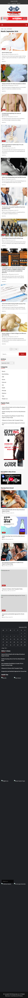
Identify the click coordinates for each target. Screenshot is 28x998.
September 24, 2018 (13, 210)
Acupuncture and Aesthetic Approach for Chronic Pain (13, 423)
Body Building (5, 173)
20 (14, 642)
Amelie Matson (5, 210)
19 (10, 642)
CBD (3, 376)
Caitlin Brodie (5, 305)
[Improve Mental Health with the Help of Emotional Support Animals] (14, 499)
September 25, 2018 (10, 148)
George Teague (5, 54)
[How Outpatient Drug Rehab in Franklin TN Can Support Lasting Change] (14, 552)
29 (21, 645)
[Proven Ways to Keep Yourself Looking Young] (14, 227)
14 (17, 639)
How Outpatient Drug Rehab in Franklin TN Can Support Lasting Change (13, 416)
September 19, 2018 (13, 274)
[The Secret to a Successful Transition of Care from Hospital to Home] (14, 196)
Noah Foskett (5, 116)
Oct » (6, 648)
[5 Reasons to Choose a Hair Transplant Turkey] (14, 578)
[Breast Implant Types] (14, 42)
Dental (3, 379)
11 (6, 639)
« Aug (2, 648)
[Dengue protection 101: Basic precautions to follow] (14, 73)
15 (21, 639)
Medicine (4, 393)
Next (16, 349)
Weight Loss (5, 398)
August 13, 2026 (9, 513)
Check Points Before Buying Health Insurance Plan (13, 303)
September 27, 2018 (13, 85)
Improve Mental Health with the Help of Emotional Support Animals (13, 408)
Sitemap (18, 3)
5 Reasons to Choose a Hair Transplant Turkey (12, 420)
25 (6, 645)
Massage (4, 390)
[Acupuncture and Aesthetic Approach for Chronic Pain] (14, 603)
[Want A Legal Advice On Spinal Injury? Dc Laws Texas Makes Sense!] (14, 134)
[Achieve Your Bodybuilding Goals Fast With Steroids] (14, 167)
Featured (4, 382)
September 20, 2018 (10, 240)
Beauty (4, 234)
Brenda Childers (5, 274)
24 (3, 645)
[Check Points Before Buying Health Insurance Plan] (14, 293)
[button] (2, 24)
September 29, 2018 (13, 54)
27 (14, 645)
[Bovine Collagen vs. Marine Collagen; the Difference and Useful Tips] (14, 323)
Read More (4, 61)
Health (4, 49)
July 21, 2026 (9, 565)
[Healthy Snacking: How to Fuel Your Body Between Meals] (14, 525)
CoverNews (13, 995)
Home (9, 3)
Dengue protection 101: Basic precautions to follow (14, 83)
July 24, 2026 (9, 539)
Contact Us (13, 3)
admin (4, 148)
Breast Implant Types (7, 52)
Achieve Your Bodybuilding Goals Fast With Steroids (14, 177)
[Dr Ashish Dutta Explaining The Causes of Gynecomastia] (14, 103)
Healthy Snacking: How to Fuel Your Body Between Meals (13, 412)
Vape (3, 396)
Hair (3, 385)
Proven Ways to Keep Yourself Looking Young (12, 238)
